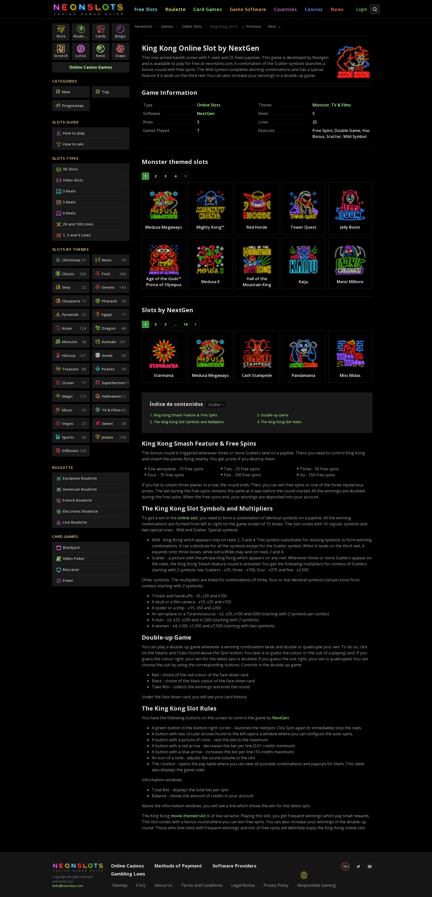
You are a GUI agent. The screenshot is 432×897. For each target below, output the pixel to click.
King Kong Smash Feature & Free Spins (185, 415)
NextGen (206, 113)
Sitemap (120, 885)
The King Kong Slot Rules (281, 421)
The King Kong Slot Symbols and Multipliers (189, 421)
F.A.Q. (141, 885)
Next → (274, 26)
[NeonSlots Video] (370, 869)
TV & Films (341, 105)
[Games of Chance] (93, 9)
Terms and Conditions (201, 885)
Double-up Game (274, 415)
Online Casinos (127, 866)
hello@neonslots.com (67, 886)
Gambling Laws (128, 874)
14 (186, 324)
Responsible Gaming (316, 885)
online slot (188, 518)
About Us (163, 885)
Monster (320, 105)
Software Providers (234, 866)
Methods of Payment (178, 866)
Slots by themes (70, 249)
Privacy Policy (276, 885)
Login (361, 9)
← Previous (251, 26)
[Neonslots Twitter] (358, 869)
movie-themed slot (188, 816)
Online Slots (208, 105)
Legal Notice (243, 885)
